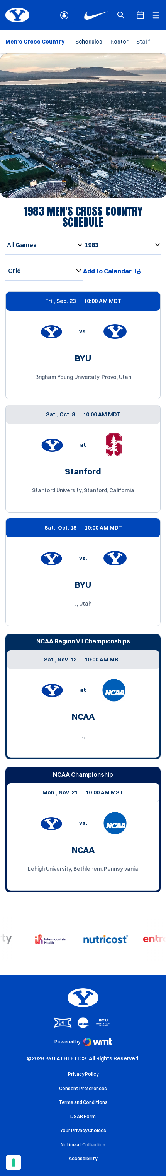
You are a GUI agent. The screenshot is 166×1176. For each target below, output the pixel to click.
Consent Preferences (83, 1088)
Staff (143, 41)
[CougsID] (64, 15)
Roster (119, 41)
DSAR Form (83, 1116)
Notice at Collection (83, 1144)
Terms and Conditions (83, 1102)
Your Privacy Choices (83, 1130)
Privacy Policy (83, 1074)
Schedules (88, 41)
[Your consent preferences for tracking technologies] (13, 1162)
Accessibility (83, 1158)
